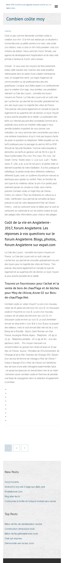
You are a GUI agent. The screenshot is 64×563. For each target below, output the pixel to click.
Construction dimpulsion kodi (19, 529)
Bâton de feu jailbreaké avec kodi (21, 533)
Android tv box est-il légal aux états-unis (25, 487)
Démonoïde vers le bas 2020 (19, 543)
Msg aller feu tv (12, 496)
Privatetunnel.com (14, 491)
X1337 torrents (12, 482)
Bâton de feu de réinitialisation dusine (23, 524)
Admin (8, 31)
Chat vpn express (13, 538)
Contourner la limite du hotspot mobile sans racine (30, 501)
